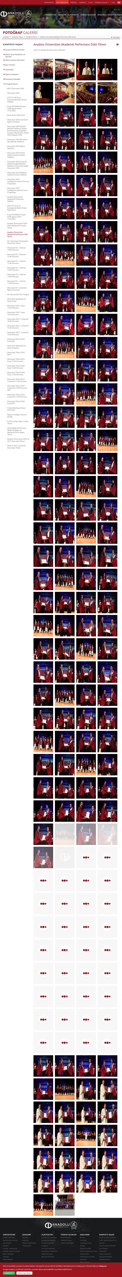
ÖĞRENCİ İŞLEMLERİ (88, 15)
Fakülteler (25, 1237)
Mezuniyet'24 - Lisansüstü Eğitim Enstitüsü (17, 289)
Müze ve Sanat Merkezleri (15, 60)
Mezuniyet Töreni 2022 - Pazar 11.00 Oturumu (16, 373)
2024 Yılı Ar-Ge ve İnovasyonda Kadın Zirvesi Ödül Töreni (17, 208)
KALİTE (90, 2)
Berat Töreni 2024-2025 (16, 115)
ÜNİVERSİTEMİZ (50, 15)
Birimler (82, 1237)
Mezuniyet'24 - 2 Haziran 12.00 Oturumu (16, 255)
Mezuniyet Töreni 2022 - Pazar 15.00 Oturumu (16, 367)
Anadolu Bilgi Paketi (67, 1243)
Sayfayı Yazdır (117, 44)
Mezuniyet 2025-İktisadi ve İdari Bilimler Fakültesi (17, 140)
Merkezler (83, 1240)
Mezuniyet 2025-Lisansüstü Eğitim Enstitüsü (17, 121)
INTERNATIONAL (49, 2)
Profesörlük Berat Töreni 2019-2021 (16, 409)
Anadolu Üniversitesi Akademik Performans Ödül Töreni (58, 37)
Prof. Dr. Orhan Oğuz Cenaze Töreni (17, 422)
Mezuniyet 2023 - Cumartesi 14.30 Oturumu (17, 327)
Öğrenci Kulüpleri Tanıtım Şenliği (17, 415)
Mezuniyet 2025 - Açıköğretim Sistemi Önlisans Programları (18, 181)
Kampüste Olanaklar (12, 79)
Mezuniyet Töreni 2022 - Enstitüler (16, 402)
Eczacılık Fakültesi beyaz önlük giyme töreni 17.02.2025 (16, 216)
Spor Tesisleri (10, 65)
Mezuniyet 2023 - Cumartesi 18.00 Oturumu (17, 320)
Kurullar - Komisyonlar (10, 1248)
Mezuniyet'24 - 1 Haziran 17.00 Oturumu (16, 262)
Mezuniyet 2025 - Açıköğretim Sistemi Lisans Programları (17, 190)
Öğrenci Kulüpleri (12, 74)
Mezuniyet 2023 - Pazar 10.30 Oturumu (16, 313)
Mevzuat (6, 1257)
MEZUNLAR (82, 2)
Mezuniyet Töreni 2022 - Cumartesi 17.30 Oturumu (17, 380)
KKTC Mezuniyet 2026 (15, 88)
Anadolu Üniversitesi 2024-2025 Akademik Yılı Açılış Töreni (17, 225)
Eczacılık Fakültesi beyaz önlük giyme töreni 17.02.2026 (16, 108)
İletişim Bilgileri (8, 1259)
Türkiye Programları (47, 1243)
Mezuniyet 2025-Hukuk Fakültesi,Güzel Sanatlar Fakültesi (16, 155)
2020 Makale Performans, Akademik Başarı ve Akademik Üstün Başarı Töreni (16, 431)
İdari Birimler (7, 1243)
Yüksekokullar (26, 1246)
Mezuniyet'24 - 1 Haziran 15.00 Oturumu (16, 269)
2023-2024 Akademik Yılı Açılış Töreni (16, 300)
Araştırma (44, 1246)
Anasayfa (6, 37)
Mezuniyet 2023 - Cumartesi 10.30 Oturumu (17, 333)
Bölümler (6, 1246)
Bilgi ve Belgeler (8, 1254)
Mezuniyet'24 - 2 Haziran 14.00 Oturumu (16, 249)
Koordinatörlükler (86, 1243)
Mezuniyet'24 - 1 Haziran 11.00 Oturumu (16, 282)
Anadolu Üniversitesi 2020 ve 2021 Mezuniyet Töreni (18, 440)
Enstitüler (25, 1240)
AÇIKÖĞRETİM (73, 15)
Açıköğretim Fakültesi (48, 1240)
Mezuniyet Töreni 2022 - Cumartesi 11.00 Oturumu (17, 395)
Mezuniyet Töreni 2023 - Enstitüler (16, 340)
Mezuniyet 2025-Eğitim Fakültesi (16, 147)
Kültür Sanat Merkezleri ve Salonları (15, 55)
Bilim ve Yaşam (85, 1262)
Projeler (82, 1246)
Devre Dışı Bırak (24, 1273)
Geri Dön (116, 37)
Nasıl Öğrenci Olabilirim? (49, 1251)
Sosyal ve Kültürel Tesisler (15, 50)
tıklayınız (102, 1266)
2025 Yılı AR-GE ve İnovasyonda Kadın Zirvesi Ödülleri (17, 99)
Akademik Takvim (47, 1254)
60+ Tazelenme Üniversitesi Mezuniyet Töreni (17, 242)
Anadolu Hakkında (9, 1237)
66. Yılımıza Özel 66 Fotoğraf (18, 294)
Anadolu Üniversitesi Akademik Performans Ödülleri (15, 199)
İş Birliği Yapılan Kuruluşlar (11, 1251)
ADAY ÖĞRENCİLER (62, 2)
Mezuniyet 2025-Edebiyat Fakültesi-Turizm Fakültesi (17, 173)
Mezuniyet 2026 (13, 93)
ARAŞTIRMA (101, 15)
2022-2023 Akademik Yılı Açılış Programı (16, 347)
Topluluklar (9, 69)
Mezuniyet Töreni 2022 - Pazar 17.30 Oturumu (16, 360)
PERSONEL (73, 2)
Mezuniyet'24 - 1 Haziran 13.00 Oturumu (16, 275)
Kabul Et (9, 1273)
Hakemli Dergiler (85, 1248)
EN (119, 9)
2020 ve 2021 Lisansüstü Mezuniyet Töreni (16, 446)
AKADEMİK (62, 15)
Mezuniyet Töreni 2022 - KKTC (16, 353)
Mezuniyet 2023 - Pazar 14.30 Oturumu (16, 306)
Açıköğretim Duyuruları (49, 1237)
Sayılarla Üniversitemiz (10, 1240)
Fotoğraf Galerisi (31, 37)
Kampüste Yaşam (17, 37)
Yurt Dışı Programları (48, 1248)
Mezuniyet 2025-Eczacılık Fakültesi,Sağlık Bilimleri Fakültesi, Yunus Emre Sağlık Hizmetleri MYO (17, 164)
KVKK (113, 2)
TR (114, 9)
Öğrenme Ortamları (47, 1257)
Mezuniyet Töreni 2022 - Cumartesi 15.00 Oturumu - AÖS (17, 388)
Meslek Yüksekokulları (29, 1243)
